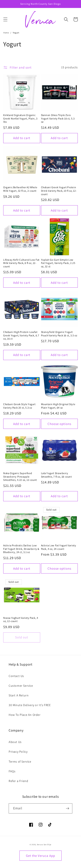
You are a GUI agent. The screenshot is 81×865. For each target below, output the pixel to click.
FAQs (12, 771)
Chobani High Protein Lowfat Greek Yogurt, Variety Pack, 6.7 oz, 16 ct (21, 335)
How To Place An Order (25, 715)
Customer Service (21, 686)
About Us (15, 742)
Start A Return (19, 695)
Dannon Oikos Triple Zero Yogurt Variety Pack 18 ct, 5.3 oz (58, 118)
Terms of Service (20, 761)
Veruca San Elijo (44, 844)
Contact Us (16, 676)
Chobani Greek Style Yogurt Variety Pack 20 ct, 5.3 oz (19, 406)
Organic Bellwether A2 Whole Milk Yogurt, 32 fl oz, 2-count (20, 189)
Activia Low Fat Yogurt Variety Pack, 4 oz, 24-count (58, 547)
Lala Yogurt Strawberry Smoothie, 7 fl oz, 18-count (56, 475)
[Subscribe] (67, 808)
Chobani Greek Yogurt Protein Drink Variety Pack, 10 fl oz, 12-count (59, 191)
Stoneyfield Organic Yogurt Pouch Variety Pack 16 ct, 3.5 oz (59, 333)
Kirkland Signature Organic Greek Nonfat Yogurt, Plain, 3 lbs (20, 118)
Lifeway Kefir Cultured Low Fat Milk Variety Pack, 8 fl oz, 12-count (21, 263)
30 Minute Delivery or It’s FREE (30, 705)
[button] (5, 19)
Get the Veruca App (40, 856)
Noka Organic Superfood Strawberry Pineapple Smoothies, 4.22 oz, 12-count (20, 476)
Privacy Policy (18, 752)
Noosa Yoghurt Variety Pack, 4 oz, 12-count (20, 619)
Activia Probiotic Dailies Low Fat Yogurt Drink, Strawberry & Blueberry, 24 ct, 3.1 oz (21, 549)
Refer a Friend (18, 781)
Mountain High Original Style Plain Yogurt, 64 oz (58, 406)
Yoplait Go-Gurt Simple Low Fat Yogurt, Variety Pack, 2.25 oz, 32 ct (58, 263)
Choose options (59, 424)
